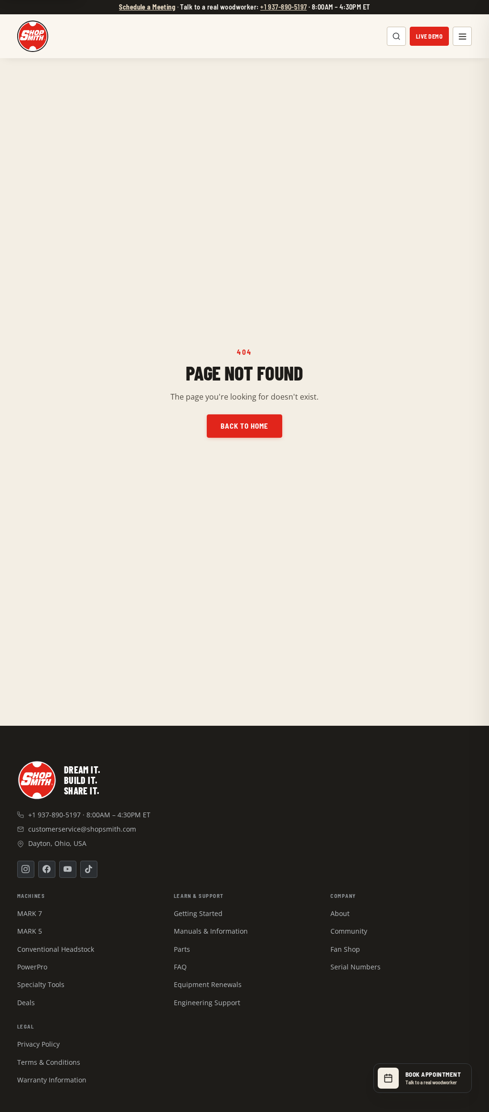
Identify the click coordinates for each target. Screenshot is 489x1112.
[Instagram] (25, 869)
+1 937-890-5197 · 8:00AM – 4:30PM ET (89, 814)
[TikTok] (88, 869)
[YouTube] (67, 869)
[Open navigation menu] (462, 36)
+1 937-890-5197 (283, 7)
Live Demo (429, 36)
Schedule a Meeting (147, 7)
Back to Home (245, 426)
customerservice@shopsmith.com (82, 829)
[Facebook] (46, 869)
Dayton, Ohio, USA (57, 843)
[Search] (396, 36)
